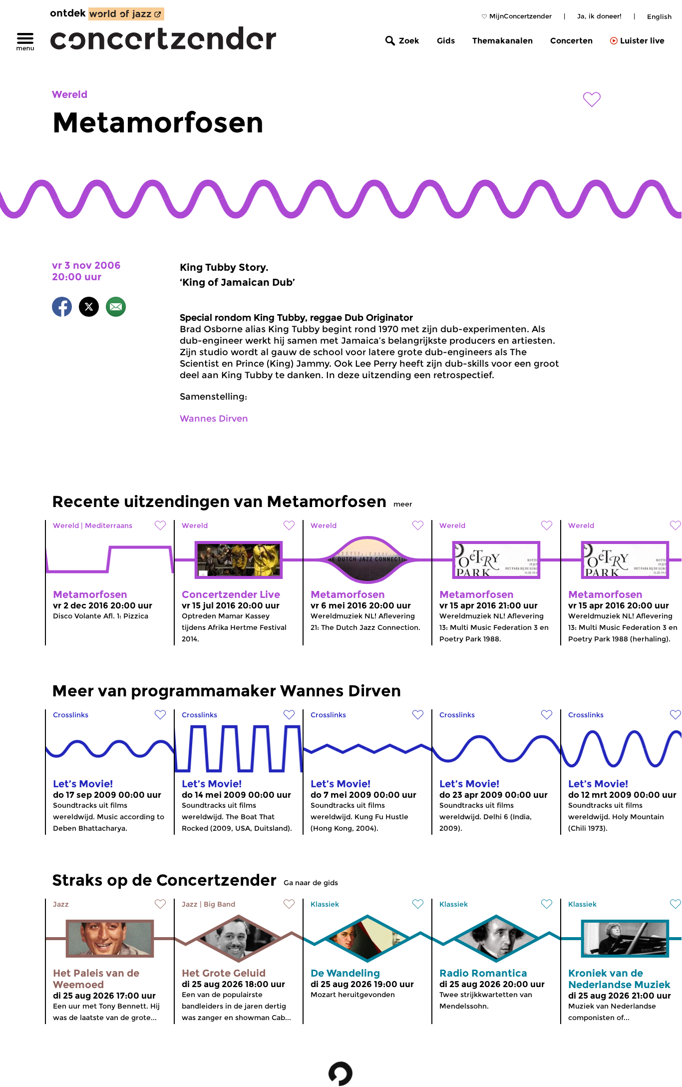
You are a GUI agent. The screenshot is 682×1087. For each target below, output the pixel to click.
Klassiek (325, 904)
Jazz (61, 904)
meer (402, 504)
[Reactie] (116, 308)
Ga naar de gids (311, 882)
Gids (446, 40)
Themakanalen (502, 40)
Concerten (571, 40)
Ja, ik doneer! (599, 16)
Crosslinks (70, 714)
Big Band (219, 904)
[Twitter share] (89, 308)
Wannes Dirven (214, 418)
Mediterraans (108, 525)
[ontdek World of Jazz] (126, 13)
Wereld (69, 94)
